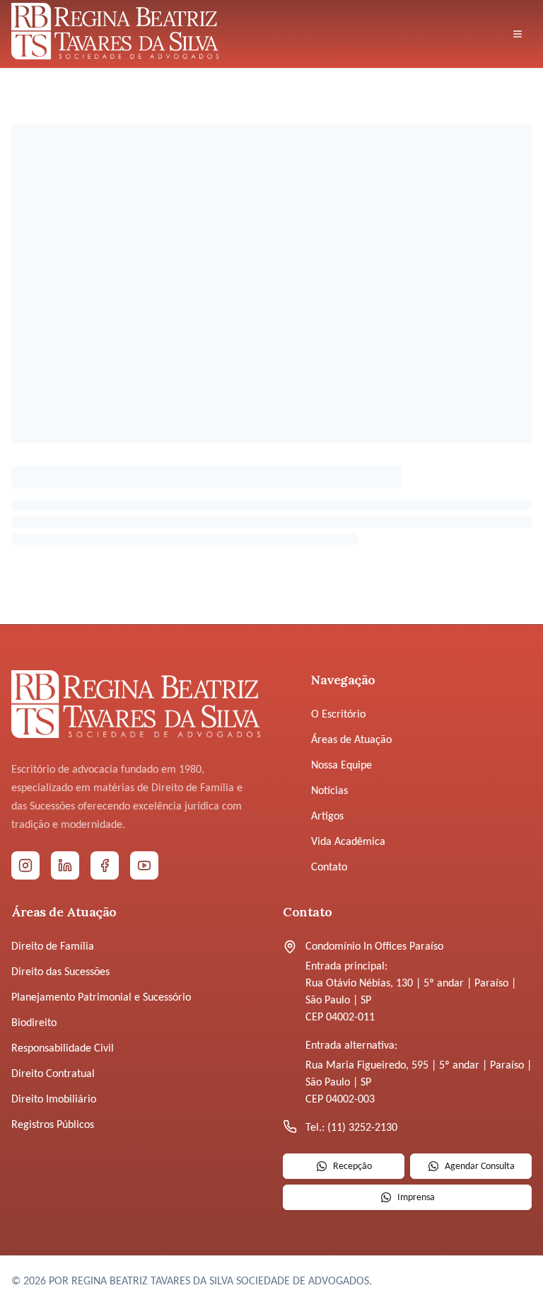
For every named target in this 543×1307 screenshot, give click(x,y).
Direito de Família (52, 946)
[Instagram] (25, 865)
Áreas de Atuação (351, 740)
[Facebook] (104, 865)
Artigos (327, 816)
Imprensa (416, 1197)
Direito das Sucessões (60, 972)
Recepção (352, 1166)
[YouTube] (144, 865)
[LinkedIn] (65, 865)
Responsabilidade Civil (62, 1048)
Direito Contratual (53, 1074)
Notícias (329, 791)
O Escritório (338, 714)
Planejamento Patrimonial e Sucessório (101, 997)
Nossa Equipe (341, 765)
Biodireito (34, 1023)
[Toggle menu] (517, 34)
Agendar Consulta (480, 1166)
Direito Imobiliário (53, 1099)
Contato (329, 867)
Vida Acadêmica (348, 842)
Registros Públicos (52, 1125)
